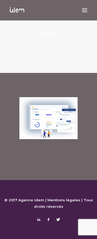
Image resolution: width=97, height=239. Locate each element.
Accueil (38, 41)
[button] (84, 10)
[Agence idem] (17, 10)
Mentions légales (63, 200)
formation (56, 41)
